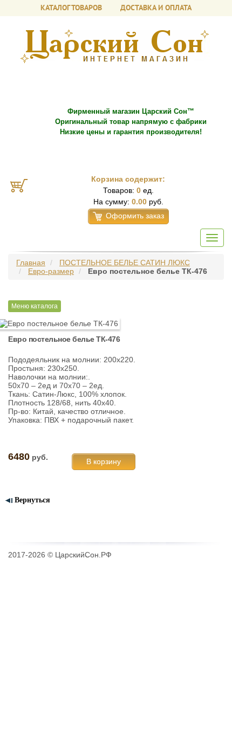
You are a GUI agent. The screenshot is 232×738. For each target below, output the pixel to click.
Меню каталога (34, 306)
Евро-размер (51, 271)
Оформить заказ (135, 215)
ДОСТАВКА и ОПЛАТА (156, 7)
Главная (30, 262)
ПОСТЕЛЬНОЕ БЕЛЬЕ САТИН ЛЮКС (124, 262)
